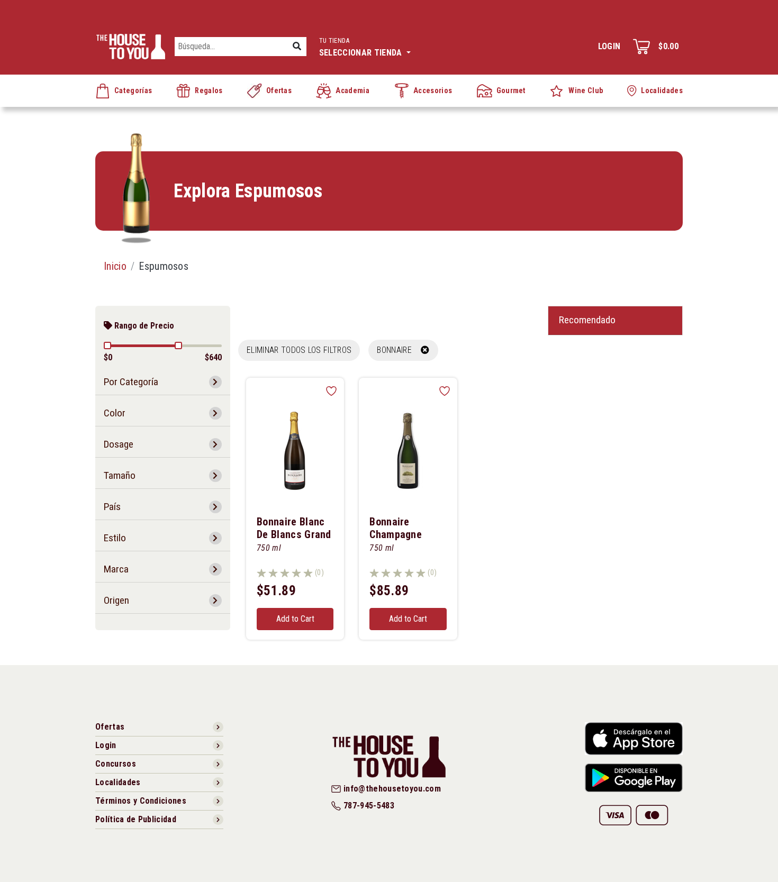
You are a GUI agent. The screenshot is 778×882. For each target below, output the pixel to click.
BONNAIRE (399, 350)
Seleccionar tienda (361, 47)
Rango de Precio (143, 326)
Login (609, 46)
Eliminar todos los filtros (299, 350)
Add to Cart (295, 619)
